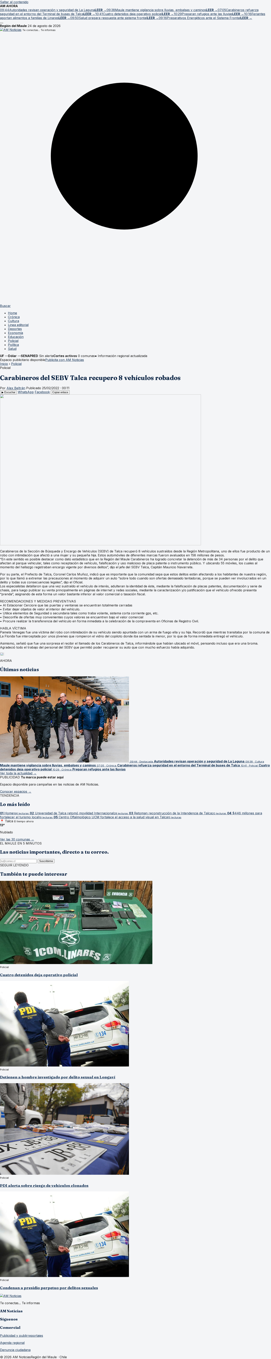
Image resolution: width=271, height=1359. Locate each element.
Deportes (15, 329)
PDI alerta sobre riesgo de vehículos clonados (44, 1185)
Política (13, 345)
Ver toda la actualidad (18, 773)
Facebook (42, 392)
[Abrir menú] (1, 23)
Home (12, 313)
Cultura (13, 321)
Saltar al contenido (14, 2)
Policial (13, 341)
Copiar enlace (60, 392)
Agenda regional (12, 1343)
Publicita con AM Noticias (64, 360)
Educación (16, 337)
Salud (12, 349)
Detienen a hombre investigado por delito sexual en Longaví (57, 1077)
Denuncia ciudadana (15, 1350)
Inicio (4, 364)
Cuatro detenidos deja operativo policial (39, 975)
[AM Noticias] (10, 30)
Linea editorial (18, 325)
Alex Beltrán (16, 388)
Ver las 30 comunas (17, 839)
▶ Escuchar (8, 392)
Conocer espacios (15, 791)
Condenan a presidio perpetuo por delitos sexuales (49, 1288)
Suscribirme (46, 861)
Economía (15, 333)
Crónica (14, 317)
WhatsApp (26, 392)
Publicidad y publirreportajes (21, 1336)
